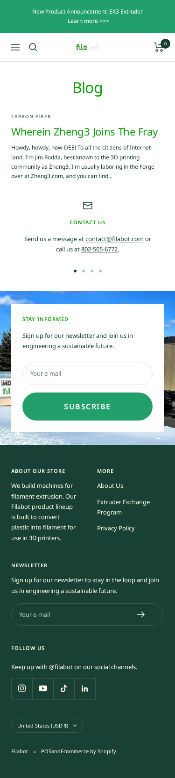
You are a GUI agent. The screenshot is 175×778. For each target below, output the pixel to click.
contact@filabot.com (114, 239)
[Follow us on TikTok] (63, 688)
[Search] (33, 47)
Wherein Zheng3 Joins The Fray (84, 131)
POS (46, 751)
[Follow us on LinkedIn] (84, 688)
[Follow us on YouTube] (42, 688)
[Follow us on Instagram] (21, 688)
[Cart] (159, 47)
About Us (110, 485)
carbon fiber (31, 116)
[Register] (141, 614)
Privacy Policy (116, 528)
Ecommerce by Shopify (88, 751)
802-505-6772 (99, 249)
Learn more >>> (88, 21)
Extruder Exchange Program (123, 507)
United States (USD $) (42, 725)
